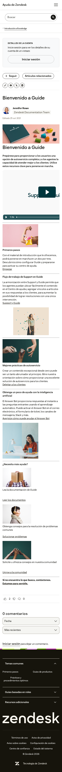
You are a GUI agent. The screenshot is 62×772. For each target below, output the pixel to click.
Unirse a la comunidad (15, 572)
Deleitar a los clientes (14, 384)
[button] (28, 664)
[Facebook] (10, 85)
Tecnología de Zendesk (35, 763)
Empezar (7, 269)
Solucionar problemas (15, 536)
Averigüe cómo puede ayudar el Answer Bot (26, 418)
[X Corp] (16, 85)
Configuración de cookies (42, 743)
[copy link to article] (5, 85)
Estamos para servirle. (15, 583)
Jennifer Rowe (21, 108)
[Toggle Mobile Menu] (55, 4)
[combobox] (31, 621)
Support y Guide (11, 302)
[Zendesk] (31, 718)
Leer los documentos (14, 500)
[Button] (5, 599)
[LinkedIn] (22, 85)
